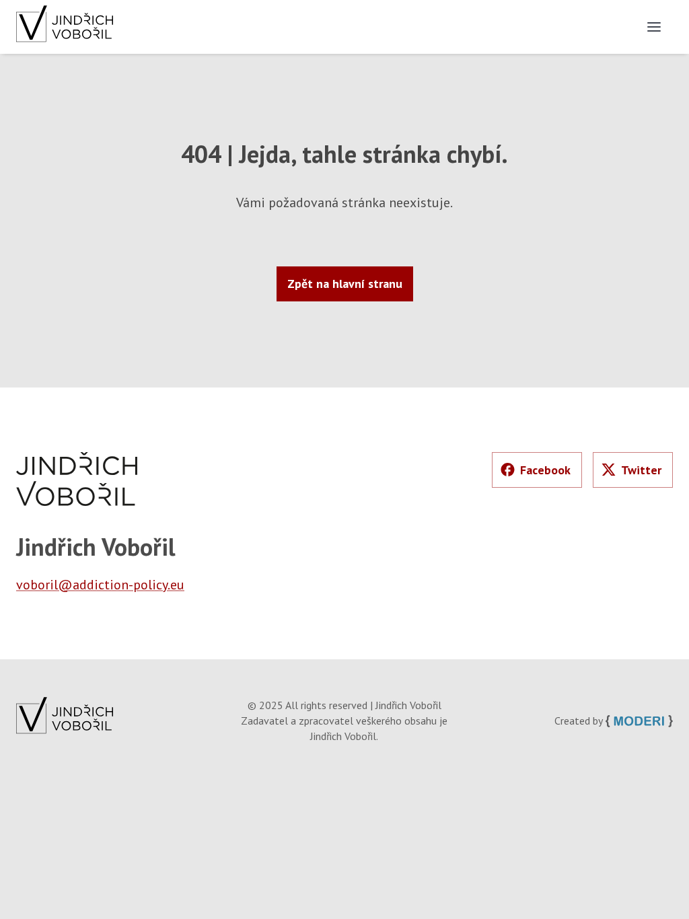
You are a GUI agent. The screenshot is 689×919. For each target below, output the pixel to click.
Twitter (641, 470)
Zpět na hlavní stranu (344, 283)
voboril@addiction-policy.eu (100, 584)
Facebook (545, 470)
